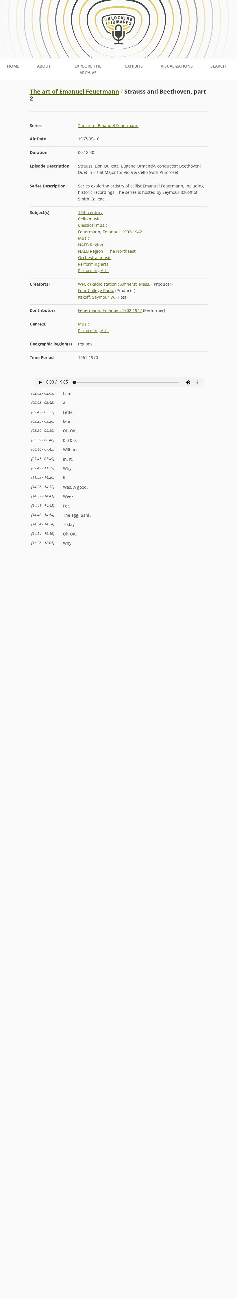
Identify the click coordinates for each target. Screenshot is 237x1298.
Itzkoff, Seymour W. (96, 297)
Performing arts (93, 264)
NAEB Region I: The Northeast (107, 251)
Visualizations (177, 66)
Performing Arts (93, 270)
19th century (90, 212)
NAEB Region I (91, 245)
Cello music (89, 219)
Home (13, 66)
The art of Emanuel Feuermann (74, 91)
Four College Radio (96, 290)
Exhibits (134, 66)
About (44, 66)
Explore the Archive (88, 69)
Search (218, 66)
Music (84, 238)
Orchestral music (94, 257)
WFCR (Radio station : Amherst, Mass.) (114, 284)
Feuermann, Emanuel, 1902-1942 (110, 232)
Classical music (93, 225)
